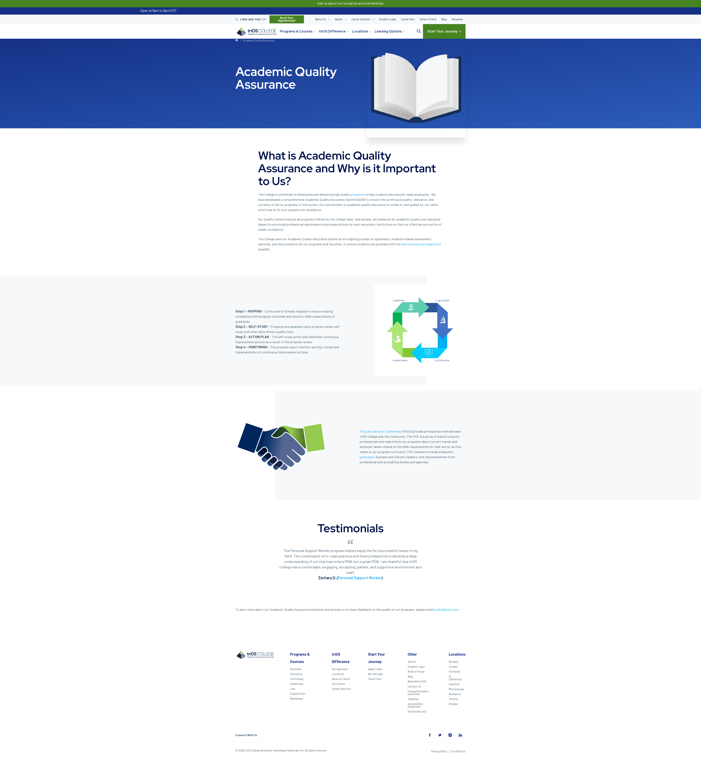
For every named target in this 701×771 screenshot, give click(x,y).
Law (292, 688)
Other (412, 654)
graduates (367, 457)
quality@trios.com (446, 609)
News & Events (341, 678)
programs (357, 194)
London (453, 666)
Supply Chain (297, 693)
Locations (360, 31)
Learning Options (388, 31)
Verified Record (417, 711)
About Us (320, 19)
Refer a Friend (428, 19)
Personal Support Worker (359, 578)
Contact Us (414, 686)
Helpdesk (413, 699)
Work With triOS (417, 681)
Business (295, 669)
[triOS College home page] (255, 32)
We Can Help (375, 674)
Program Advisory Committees (381, 431)
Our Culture (338, 683)
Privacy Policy (439, 751)
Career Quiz (408, 19)
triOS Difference (332, 31)
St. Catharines (455, 678)
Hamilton (454, 684)
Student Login (387, 19)
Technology (297, 678)
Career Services (361, 19)
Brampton (455, 694)
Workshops (296, 698)
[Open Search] (419, 31)
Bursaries (457, 19)
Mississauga (456, 689)
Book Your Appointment (287, 19)
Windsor (454, 661)
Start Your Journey (442, 31)
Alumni (338, 19)
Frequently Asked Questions (418, 693)
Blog (444, 19)
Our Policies (459, 751)
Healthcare (296, 683)
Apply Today (375, 669)
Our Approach (340, 669)
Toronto (453, 699)
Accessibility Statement (415, 705)
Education (296, 674)
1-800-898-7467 (250, 19)
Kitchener (455, 671)
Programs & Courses (296, 31)
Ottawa (453, 703)
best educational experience (421, 244)
